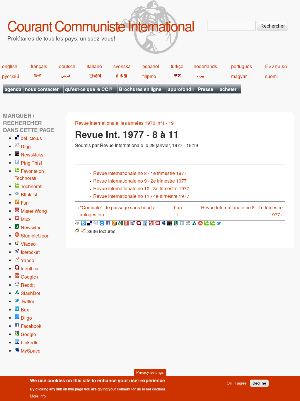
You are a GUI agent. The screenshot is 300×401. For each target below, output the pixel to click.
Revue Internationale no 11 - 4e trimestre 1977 (141, 196)
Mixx (25, 219)
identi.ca (29, 268)
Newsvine (31, 227)
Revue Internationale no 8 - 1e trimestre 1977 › (242, 211)
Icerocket (30, 252)
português (241, 66)
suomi (271, 76)
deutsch (67, 66)
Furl (25, 202)
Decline (259, 383)
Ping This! (31, 162)
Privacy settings (150, 372)
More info (38, 396)
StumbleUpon (35, 235)
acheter (228, 89)
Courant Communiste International (100, 25)
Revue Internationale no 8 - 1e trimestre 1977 (140, 173)
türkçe (177, 66)
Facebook (31, 326)
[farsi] (64, 76)
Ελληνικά (276, 66)
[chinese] (176, 76)
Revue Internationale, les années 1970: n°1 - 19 (124, 122)
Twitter (27, 301)
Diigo (26, 317)
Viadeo (28, 243)
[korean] (94, 76)
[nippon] (120, 76)
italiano (94, 66)
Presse (205, 89)
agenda (13, 89)
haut (178, 211)
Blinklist (29, 194)
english (9, 66)
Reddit (28, 285)
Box (25, 309)
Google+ (30, 276)
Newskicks (32, 154)
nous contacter (42, 89)
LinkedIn (30, 342)
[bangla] (199, 76)
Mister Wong (34, 211)
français (39, 66)
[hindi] (37, 76)
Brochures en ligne (140, 89)
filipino (149, 76)
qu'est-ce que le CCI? (88, 89)
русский (10, 76)
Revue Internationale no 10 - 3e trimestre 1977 (141, 188)
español (150, 66)
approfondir (181, 89)
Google (28, 334)
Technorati (31, 186)
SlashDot (30, 293)
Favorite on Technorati (29, 174)
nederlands (205, 66)
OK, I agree (236, 383)
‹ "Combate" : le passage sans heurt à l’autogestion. (116, 211)
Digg (26, 146)
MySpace (30, 350)
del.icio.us (31, 138)
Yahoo (27, 260)
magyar (239, 76)
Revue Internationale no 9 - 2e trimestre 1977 (140, 180)
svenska (122, 66)
